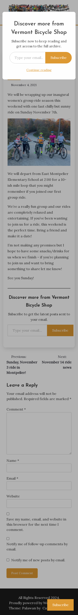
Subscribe (58, 57)
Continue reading (39, 70)
